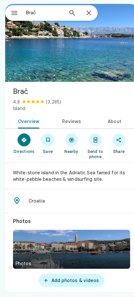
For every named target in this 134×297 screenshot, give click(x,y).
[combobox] (44, 13)
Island (19, 108)
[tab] (27, 121)
